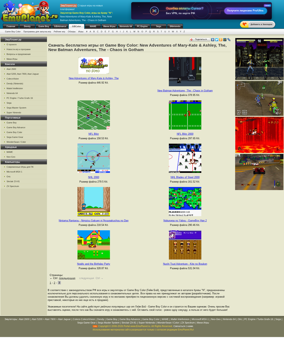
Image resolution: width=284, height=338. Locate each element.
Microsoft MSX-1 (14, 172)
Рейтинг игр (59, 31)
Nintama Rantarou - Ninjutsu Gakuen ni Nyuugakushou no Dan (93, 220)
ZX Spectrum (13, 186)
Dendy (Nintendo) (15, 83)
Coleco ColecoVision (84, 319)
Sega (158, 26)
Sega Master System (16, 108)
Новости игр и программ (19, 49)
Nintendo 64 (126, 26)
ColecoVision (13, 79)
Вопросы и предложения (19, 54)
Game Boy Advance (16, 127)
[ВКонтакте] (213, 39)
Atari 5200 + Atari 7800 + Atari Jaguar (51, 319)
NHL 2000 (93, 177)
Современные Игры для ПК (20, 167)
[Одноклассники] (221, 39)
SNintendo (175, 26)
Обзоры (72, 31)
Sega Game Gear (15, 137)
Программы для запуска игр (37, 31)
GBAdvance (60, 26)
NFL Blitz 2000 (185, 133)
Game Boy (43, 26)
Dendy (27, 26)
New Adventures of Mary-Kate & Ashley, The (94, 78)
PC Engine (142, 26)
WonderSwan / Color (16, 142)
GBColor (76, 26)
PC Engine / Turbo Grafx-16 (20, 98)
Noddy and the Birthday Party (93, 263)
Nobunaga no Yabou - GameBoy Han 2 (185, 220)
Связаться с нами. (183, 326)
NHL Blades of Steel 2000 (185, 177)
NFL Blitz (93, 133)
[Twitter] (217, 39)
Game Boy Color (13, 31)
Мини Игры (109, 26)
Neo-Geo (11, 157)
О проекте (12, 44)
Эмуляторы (10, 319)
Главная (11, 26)
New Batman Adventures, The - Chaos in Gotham (185, 90)
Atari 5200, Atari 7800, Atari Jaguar (23, 74)
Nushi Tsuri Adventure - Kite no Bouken (185, 263)
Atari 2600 (11, 69)
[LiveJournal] (229, 39)
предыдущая (67, 278)
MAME (93, 26)
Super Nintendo (14, 112)
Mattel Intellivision (15, 88)
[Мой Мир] (225, 39)
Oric (9, 176)
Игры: (81, 31)
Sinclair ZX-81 (13, 181)
